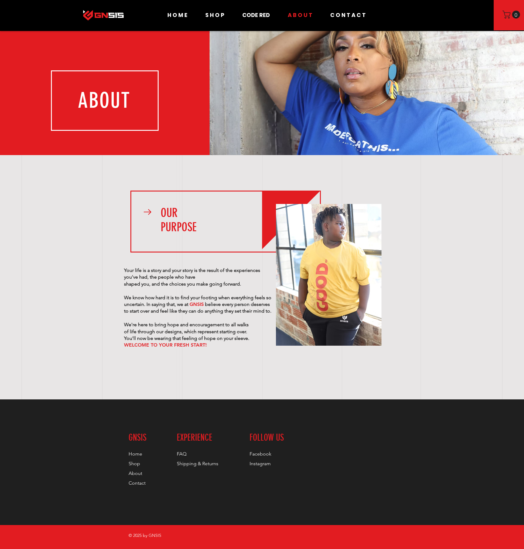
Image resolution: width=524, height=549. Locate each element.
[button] (512, 15)
